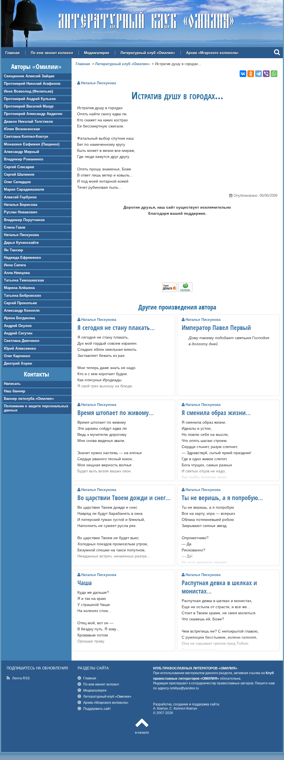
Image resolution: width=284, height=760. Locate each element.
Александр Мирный (21, 152)
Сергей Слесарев (19, 167)
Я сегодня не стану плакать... (116, 327)
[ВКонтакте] (243, 73)
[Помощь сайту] (177, 290)
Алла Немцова (17, 273)
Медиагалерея (96, 53)
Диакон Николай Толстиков (28, 121)
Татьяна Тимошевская (24, 280)
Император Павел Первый (216, 327)
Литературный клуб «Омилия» (147, 53)
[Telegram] (258, 73)
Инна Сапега (15, 265)
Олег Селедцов (17, 182)
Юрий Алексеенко (20, 348)
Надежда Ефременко (22, 257)
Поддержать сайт (97, 708)
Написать (12, 384)
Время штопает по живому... (115, 412)
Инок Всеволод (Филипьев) (28, 91)
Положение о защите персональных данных (36, 408)
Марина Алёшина (19, 288)
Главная (12, 53)
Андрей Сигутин (18, 333)
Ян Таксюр (13, 250)
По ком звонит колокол (52, 53)
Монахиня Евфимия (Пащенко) (31, 144)
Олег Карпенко (17, 356)
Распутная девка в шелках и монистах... (219, 586)
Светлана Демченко (21, 341)
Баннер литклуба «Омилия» (29, 398)
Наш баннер (14, 391)
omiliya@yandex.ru (184, 688)
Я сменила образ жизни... (216, 412)
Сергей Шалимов (19, 174)
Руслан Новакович (20, 212)
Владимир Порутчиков (24, 220)
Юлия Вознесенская (22, 129)
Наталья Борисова (20, 205)
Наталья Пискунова (21, 235)
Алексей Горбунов (20, 197)
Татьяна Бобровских (22, 295)
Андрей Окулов (18, 326)
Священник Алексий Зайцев (29, 76)
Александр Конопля (22, 310)
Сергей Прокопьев (20, 303)
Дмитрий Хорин (18, 363)
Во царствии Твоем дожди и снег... (124, 497)
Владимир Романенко (23, 159)
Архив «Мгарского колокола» (212, 53)
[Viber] (266, 73)
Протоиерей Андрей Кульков (30, 99)
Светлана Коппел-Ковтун (26, 136)
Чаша (84, 582)
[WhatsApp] (274, 73)
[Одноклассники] (250, 73)
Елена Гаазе (14, 227)
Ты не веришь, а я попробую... (222, 497)
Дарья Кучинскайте (21, 242)
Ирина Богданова (19, 318)
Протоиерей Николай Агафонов (32, 83)
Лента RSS (21, 678)
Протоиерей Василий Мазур (29, 106)
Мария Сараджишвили (24, 189)
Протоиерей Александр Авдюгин (33, 114)
